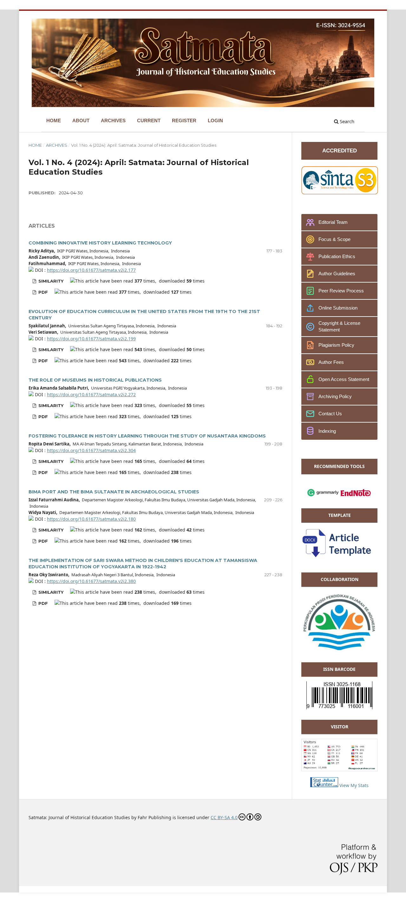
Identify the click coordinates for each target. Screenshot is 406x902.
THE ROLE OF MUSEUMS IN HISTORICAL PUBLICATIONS (95, 380)
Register (184, 120)
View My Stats (354, 785)
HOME (53, 120)
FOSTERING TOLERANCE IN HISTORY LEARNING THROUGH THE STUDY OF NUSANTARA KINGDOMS (147, 436)
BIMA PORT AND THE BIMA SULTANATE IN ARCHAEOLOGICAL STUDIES (114, 492)
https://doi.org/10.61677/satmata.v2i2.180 (91, 519)
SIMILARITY (50, 281)
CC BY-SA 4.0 (224, 817)
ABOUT (80, 120)
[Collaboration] (339, 650)
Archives (56, 145)
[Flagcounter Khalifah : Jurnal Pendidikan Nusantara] (339, 769)
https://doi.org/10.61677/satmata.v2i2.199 (91, 339)
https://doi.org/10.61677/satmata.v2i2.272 (91, 394)
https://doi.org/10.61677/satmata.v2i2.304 (91, 450)
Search (346, 121)
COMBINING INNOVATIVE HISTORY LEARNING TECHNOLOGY (100, 243)
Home (35, 145)
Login (215, 120)
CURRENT (148, 120)
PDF (42, 292)
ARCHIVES (113, 120)
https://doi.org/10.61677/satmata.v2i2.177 (91, 270)
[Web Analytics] (324, 785)
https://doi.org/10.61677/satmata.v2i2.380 (91, 581)
